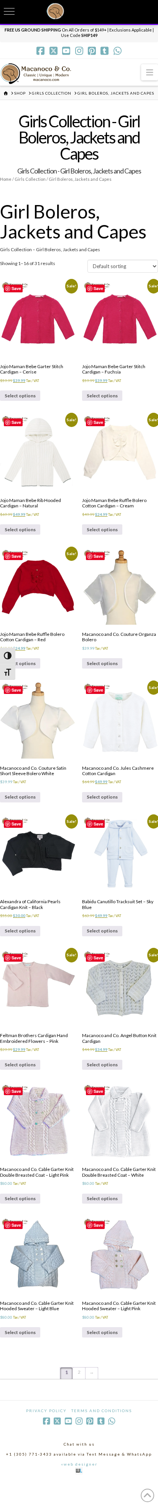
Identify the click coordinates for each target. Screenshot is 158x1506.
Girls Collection (30, 179)
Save (16, 288)
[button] (149, 72)
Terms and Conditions (101, 1410)
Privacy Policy (46, 1410)
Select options (20, 396)
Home (6, 179)
